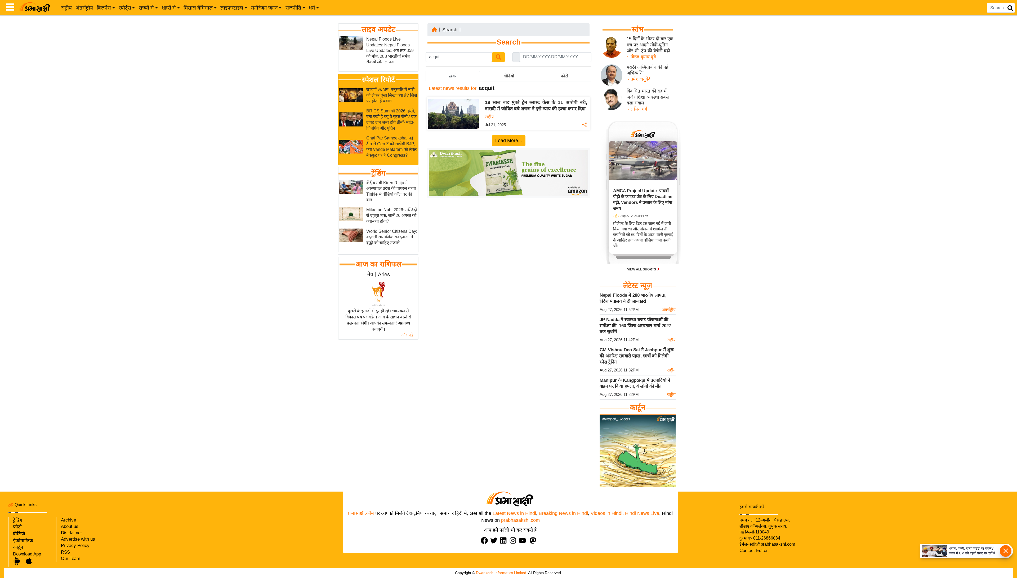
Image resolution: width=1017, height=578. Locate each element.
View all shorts (642, 269)
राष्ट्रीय (66, 8)
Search (449, 29)
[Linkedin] (504, 540)
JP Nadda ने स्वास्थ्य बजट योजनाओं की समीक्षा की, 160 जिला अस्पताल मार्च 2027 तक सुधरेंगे (635, 325)
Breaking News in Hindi (563, 513)
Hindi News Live (642, 513)
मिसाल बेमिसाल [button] (198, 8)
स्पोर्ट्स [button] (125, 8)
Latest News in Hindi (514, 513)
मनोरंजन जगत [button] (264, 8)
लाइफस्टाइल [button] (231, 8)
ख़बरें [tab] (453, 76)
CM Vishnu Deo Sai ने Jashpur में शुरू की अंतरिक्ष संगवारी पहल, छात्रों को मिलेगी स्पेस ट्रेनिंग (637, 355)
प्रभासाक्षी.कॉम (361, 513)
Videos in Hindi (606, 513)
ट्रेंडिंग (378, 173)
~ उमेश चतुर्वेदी (639, 79)
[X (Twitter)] (495, 540)
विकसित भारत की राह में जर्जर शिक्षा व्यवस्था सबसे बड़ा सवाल (648, 97)
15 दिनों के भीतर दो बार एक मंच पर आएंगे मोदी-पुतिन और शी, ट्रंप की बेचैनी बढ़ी (650, 44)
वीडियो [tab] (508, 76)
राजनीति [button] (293, 8)
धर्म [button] (312, 8)
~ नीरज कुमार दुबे (641, 56)
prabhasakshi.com (520, 520)
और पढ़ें (407, 335)
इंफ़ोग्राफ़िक (23, 540)
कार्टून (18, 547)
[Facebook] (485, 540)
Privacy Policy (75, 545)
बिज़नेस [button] (104, 8)
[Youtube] (523, 540)
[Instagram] (514, 540)
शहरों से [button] (169, 8)
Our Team (70, 558)
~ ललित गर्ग (637, 109)
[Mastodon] (534, 540)
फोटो (17, 526)
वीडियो (19, 533)
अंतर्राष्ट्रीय (84, 8)
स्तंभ (638, 29)
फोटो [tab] (564, 76)
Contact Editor (753, 550)
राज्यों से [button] (146, 8)
